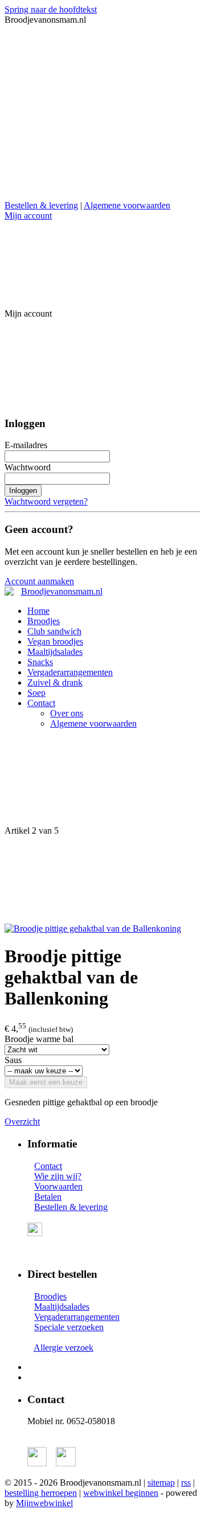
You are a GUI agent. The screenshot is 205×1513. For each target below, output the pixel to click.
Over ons (66, 713)
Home (38, 611)
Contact (41, 703)
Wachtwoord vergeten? (46, 501)
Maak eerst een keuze (46, 1082)
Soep (36, 693)
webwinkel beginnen (120, 1493)
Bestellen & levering (41, 205)
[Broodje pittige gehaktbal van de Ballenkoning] (93, 928)
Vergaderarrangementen (70, 672)
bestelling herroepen (41, 1493)
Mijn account (28, 215)
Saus (13, 1060)
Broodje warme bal (39, 1039)
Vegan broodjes (55, 641)
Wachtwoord (28, 467)
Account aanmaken (39, 581)
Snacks (40, 662)
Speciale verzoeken (69, 1327)
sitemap (161, 1482)
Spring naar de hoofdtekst (51, 9)
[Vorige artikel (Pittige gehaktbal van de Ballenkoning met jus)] (102, 782)
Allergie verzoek (63, 1347)
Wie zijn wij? (57, 1176)
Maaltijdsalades (55, 652)
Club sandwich (54, 631)
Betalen (48, 1197)
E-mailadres (26, 445)
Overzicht (22, 1121)
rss (186, 1482)
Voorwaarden (58, 1186)
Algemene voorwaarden (127, 205)
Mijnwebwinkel (44, 1503)
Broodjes (43, 621)
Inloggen (23, 490)
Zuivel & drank (55, 682)
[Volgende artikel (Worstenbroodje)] (102, 880)
